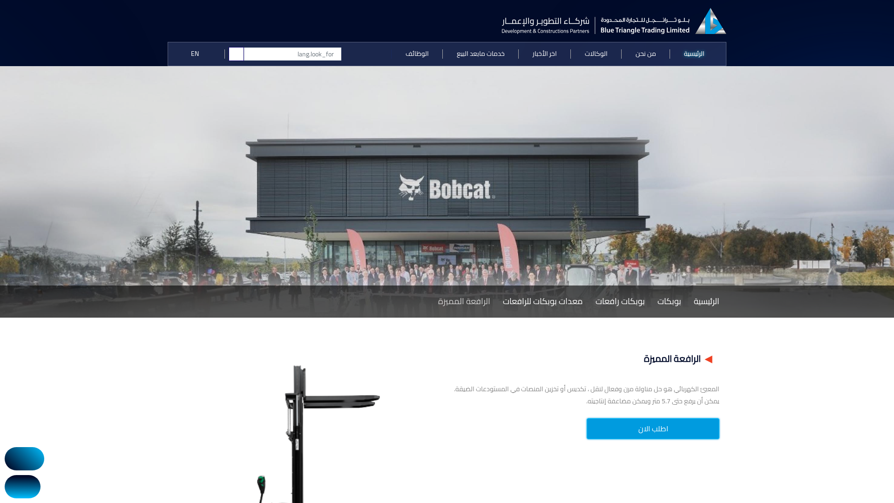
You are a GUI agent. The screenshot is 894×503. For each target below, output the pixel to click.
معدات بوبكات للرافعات (543, 301)
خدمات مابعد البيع (481, 54)
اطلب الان (653, 428)
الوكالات (596, 54)
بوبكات (669, 301)
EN (195, 54)
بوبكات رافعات (620, 301)
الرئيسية (694, 54)
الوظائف (417, 54)
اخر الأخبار (545, 54)
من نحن (646, 54)
